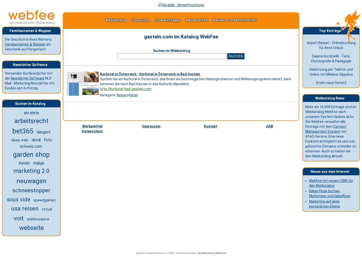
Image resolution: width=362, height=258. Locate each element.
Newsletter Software (27, 78)
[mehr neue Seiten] (331, 83)
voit (19, 218)
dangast (43, 132)
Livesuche (141, 20)
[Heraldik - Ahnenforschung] (181, 5)
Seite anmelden (186, 253)
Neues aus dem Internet (235, 20)
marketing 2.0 (31, 170)
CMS (170, 253)
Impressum (151, 126)
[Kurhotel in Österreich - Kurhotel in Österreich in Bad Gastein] (83, 96)
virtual (47, 209)
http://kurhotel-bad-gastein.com (125, 89)
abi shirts (31, 113)
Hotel (133, 95)
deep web (19, 140)
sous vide (18, 199)
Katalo (24, 163)
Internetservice (156, 253)
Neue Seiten (197, 20)
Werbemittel (92, 126)
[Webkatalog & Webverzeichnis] (31, 23)
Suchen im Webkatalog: (172, 51)
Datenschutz (92, 131)
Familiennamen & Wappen (25, 44)
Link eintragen (168, 20)
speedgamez (44, 200)
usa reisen (25, 208)
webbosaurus (38, 219)
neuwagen (31, 181)
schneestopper (31, 190)
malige (38, 163)
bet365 (22, 131)
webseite (31, 227)
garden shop (31, 155)
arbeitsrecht (31, 121)
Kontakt (210, 126)
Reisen (122, 95)
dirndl (36, 140)
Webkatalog (116, 20)
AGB (269, 126)
